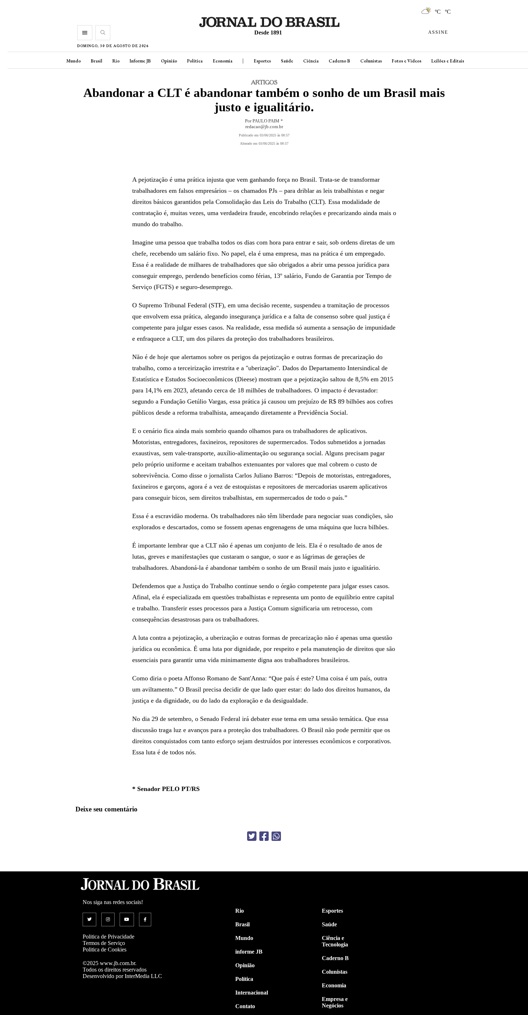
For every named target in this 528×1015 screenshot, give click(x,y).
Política (195, 61)
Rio (116, 61)
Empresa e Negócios (335, 1002)
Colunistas (371, 61)
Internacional (251, 993)
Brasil (96, 61)
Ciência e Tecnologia (335, 941)
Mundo (73, 61)
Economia (222, 61)
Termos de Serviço (104, 943)
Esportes (262, 61)
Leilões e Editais (447, 61)
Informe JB (140, 61)
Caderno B (339, 61)
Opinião (169, 61)
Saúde (287, 61)
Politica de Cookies (104, 949)
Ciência (311, 61)
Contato (245, 1006)
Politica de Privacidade (108, 936)
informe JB (249, 952)
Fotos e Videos (406, 61)
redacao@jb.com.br (264, 126)
